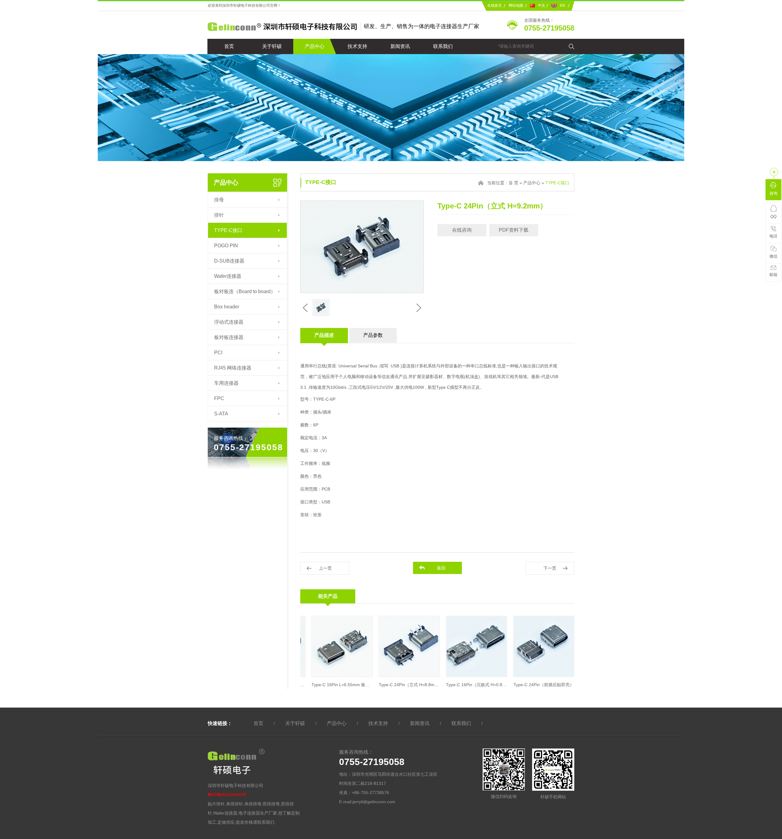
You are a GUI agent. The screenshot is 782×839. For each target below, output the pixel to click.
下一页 (549, 568)
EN (562, 5)
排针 (219, 215)
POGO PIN (226, 245)
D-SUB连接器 (229, 260)
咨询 (773, 193)
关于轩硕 (272, 46)
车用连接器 (226, 383)
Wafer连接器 (227, 276)
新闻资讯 (400, 46)
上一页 (325, 568)
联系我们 (443, 46)
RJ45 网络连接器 (232, 367)
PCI (218, 352)
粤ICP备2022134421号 (227, 795)
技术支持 (357, 46)
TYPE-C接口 (228, 230)
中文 (541, 5)
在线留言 (494, 5)
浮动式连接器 (228, 322)
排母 (219, 199)
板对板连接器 (228, 337)
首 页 (513, 182)
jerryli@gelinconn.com (374, 801)
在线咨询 (462, 230)
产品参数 (373, 335)
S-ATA (221, 413)
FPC (219, 398)
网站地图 (516, 5)
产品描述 (324, 335)
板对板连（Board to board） (245, 291)
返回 (441, 567)
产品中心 (314, 46)
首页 (229, 46)
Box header (226, 306)
